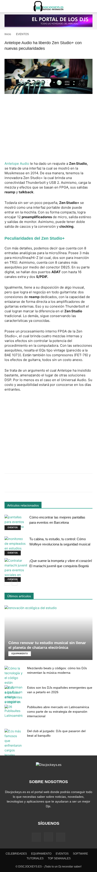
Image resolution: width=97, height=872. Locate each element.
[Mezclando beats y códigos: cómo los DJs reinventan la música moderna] (14, 685)
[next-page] (14, 582)
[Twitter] (60, 837)
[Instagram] (48, 836)
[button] (7, 6)
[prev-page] (7, 582)
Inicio (8, 34)
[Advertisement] (48, 128)
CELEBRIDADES (16, 853)
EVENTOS (22, 34)
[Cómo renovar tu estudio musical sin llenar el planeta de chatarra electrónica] (48, 632)
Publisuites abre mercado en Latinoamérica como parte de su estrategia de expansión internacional (58, 711)
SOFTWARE (80, 853)
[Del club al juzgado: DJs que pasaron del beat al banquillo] (14, 743)
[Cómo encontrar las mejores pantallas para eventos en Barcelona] (16, 522)
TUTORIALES (35, 858)
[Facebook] (36, 837)
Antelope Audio (17, 163)
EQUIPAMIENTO (20, 653)
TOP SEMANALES (59, 858)
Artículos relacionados (23, 505)
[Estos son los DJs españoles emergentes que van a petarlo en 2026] (14, 697)
